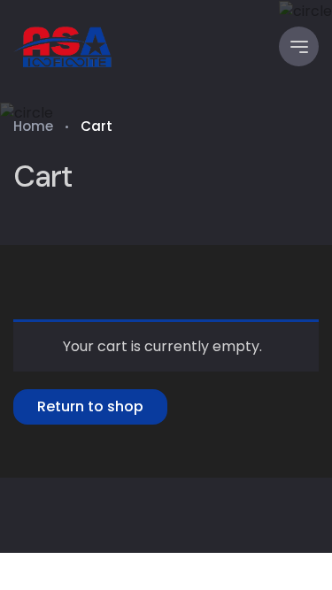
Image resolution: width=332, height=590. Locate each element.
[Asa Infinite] (64, 47)
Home (33, 126)
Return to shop (90, 406)
